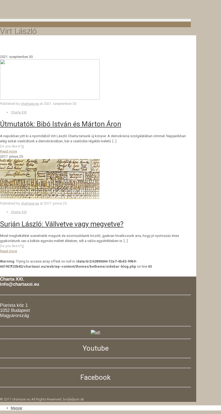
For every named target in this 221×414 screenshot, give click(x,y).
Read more (8, 151)
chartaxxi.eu (30, 104)
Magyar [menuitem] (16, 408)
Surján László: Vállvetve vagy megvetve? (61, 224)
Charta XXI (19, 112)
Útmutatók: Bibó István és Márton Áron (60, 124)
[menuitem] (16, 408)
